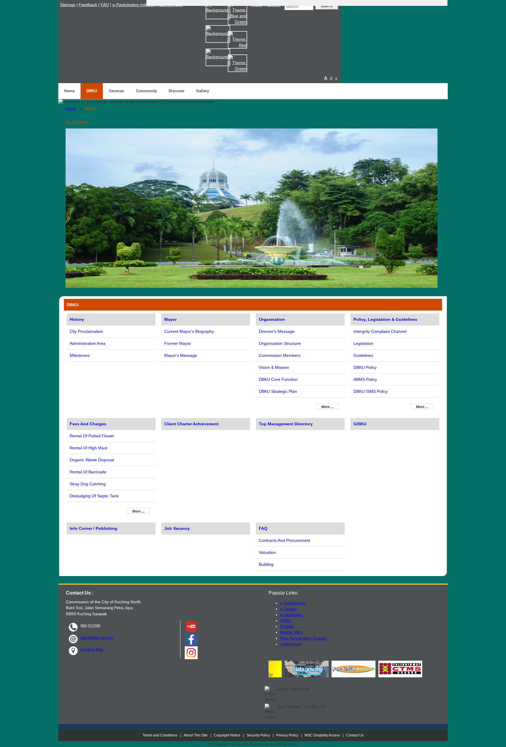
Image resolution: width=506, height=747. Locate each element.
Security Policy (258, 735)
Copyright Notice (227, 735)
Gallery (202, 91)
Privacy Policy (287, 735)
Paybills (287, 626)
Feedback (88, 4)
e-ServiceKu (291, 614)
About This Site (196, 735)
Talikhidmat (290, 644)
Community (146, 91)
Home (69, 91)
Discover (176, 91)
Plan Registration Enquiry (303, 638)
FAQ (105, 4)
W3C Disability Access (322, 735)
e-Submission (292, 603)
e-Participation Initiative (133, 4)
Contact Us (355, 735)
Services (116, 91)
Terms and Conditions (160, 735)
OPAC (285, 620)
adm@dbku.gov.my (97, 637)
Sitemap (67, 4)
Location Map (92, 649)
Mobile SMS (291, 632)
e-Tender (288, 608)
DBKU (91, 91)
